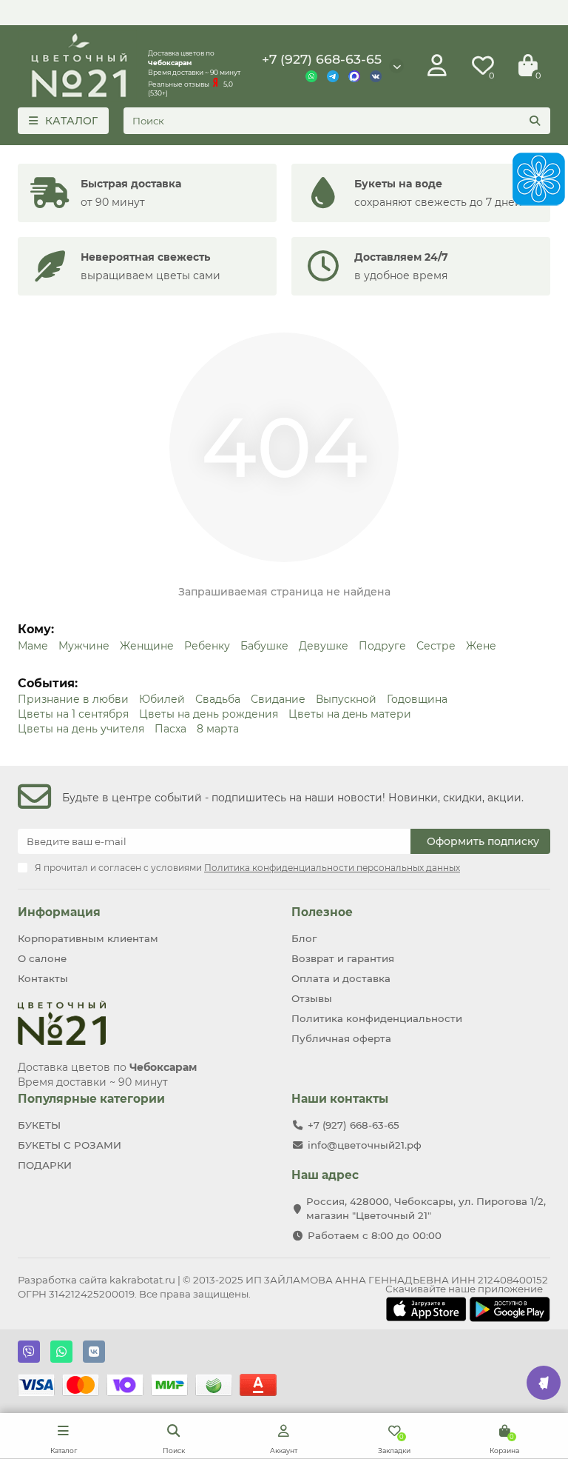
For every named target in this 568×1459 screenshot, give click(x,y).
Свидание (278, 699)
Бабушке (264, 645)
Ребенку (207, 645)
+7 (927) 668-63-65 (322, 59)
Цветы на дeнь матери (349, 714)
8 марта (218, 728)
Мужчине (83, 645)
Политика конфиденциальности (376, 1018)
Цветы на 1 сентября (73, 714)
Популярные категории (91, 1099)
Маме (33, 645)
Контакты (43, 978)
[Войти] (437, 66)
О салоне (42, 958)
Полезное (322, 912)
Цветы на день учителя (81, 728)
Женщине (147, 645)
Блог (304, 938)
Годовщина (417, 699)
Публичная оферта (341, 1038)
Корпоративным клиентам (88, 938)
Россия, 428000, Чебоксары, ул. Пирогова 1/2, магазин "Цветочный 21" (426, 1208)
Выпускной (346, 699)
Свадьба (217, 699)
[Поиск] (535, 120)
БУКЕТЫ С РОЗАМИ (69, 1145)
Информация (59, 912)
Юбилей (162, 699)
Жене (481, 645)
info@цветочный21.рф (365, 1145)
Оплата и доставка (340, 978)
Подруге (382, 645)
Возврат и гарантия (342, 958)
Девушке (323, 645)
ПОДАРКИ (45, 1165)
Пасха (170, 728)
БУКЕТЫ (39, 1125)
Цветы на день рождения (208, 714)
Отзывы (311, 998)
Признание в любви (73, 699)
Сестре (436, 645)
